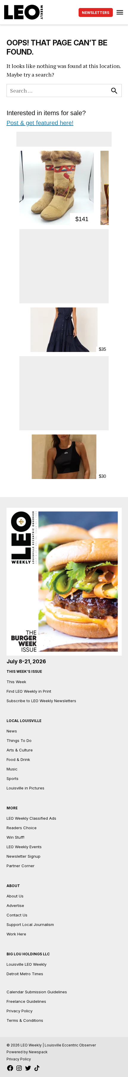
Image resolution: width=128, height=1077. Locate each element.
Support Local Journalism (30, 924)
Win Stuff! (15, 837)
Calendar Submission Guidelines (37, 991)
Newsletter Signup (23, 856)
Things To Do (19, 740)
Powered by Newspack (27, 1052)
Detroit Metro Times (25, 973)
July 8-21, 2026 (26, 661)
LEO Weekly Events (24, 846)
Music (12, 769)
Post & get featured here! (40, 123)
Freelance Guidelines (26, 1001)
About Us (15, 896)
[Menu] (120, 12)
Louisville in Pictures (25, 788)
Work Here (16, 934)
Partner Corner (21, 865)
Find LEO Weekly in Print (29, 691)
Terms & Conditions (25, 1020)
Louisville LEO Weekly (26, 964)
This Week (16, 681)
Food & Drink (18, 759)
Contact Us (17, 915)
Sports (12, 778)
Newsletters (95, 13)
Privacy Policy (19, 1010)
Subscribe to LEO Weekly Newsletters (41, 700)
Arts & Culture (20, 750)
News (12, 731)
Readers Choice (22, 827)
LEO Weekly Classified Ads (31, 818)
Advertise (15, 905)
